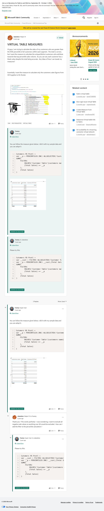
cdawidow (17, 37)
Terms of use (89, 502)
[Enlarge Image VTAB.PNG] (35, 100)
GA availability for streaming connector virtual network (86, 131)
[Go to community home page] (17, 17)
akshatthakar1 (91, 134)
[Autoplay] (81, 79)
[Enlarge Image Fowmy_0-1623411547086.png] (28, 194)
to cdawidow (24, 240)
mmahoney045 (90, 114)
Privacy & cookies (78, 502)
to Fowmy (33, 416)
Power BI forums (26, 23)
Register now (6, 10)
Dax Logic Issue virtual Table (86, 102)
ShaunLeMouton (91, 124)
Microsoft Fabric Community (12, 23)
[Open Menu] (97, 23)
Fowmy (17, 131)
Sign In (96, 17)
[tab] (84, 79)
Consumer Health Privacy (28, 507)
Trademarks (98, 502)
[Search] (84, 17)
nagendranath (91, 104)
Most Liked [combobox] (62, 301)
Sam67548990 (91, 96)
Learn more (72, 28)
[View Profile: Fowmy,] (12, 132)
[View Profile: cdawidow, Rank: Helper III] (9, 37)
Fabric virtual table (82, 94)
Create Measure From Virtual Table (84, 111)
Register (89, 17)
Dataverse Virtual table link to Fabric (85, 121)
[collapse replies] (5, 307)
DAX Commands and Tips (40, 23)
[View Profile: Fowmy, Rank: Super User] (12, 309)
